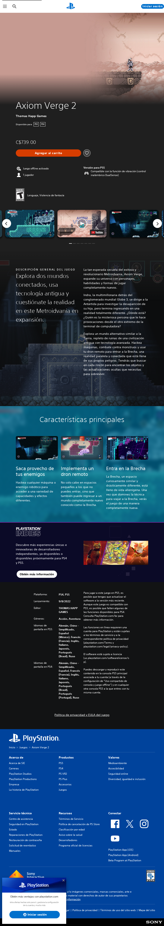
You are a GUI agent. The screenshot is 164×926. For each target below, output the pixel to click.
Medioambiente (117, 763)
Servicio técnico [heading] (20, 813)
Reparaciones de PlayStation (25, 835)
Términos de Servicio (71, 819)
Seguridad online (118, 774)
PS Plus (63, 779)
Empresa (14, 784)
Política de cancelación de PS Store (79, 824)
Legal (66, 910)
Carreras (14, 768)
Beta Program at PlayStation (124, 860)
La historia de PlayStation (24, 789)
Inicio (12, 747)
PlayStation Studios (20, 774)
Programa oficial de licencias (75, 845)
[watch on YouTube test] (97, 232)
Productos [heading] (66, 757)
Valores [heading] (113, 757)
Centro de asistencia (21, 819)
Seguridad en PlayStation (23, 824)
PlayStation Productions (23, 779)
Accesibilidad (116, 768)
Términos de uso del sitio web (118, 910)
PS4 (61, 768)
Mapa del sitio (147, 910)
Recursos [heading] (65, 813)
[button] (82, 224)
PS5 (61, 763)
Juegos (23, 747)
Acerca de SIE (17, 763)
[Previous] (6, 223)
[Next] (157, 223)
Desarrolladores (68, 840)
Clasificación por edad (72, 829)
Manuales (14, 851)
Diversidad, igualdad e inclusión (126, 779)
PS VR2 (63, 774)
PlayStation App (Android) (123, 855)
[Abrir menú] (5, 6)
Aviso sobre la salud (70, 835)
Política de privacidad (84, 910)
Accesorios (65, 784)
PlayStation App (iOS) (120, 850)
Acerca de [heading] (16, 757)
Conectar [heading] (114, 813)
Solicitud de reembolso (22, 845)
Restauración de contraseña (25, 840)
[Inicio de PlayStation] (70, 6)
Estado (13, 829)
